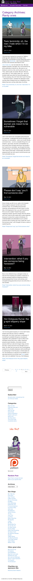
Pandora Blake (11, 529)
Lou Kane (10, 516)
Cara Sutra (10, 495)
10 (15, 369)
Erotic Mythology (12, 503)
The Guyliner (11, 560)
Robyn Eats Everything (13, 530)
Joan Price (10, 515)
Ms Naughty (11, 519)
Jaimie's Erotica (12, 512)
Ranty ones (7, 52)
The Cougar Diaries (12, 539)
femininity (12, 61)
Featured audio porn (13, 407)
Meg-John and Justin (13, 554)
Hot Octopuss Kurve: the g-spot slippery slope (16, 320)
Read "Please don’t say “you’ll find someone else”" (16, 226)
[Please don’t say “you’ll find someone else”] (16, 177)
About (12, 8)
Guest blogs (5, 8)
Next (26, 371)
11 (17, 369)
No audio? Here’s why (15, 5)
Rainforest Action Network (14, 570)
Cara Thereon (11, 497)
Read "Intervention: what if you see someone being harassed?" (16, 286)
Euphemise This (12, 504)
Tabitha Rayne (11, 536)
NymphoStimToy (12, 524)
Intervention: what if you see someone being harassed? (16, 261)
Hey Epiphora (11, 510)
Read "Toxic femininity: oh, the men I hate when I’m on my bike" (16, 85)
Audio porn (5, 5)
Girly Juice (10, 509)
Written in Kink (11, 542)
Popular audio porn (12, 415)
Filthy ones (10, 409)
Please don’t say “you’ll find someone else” (15, 191)
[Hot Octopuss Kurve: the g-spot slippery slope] (16, 305)
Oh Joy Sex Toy (12, 525)
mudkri (9, 521)
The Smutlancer (12, 561)
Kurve (23, 354)
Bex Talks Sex (11, 494)
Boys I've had (11, 405)
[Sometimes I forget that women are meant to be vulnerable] (16, 106)
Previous (7, 370)
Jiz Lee (9, 513)
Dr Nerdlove (11, 551)
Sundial (10, 535)
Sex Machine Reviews (13, 533)
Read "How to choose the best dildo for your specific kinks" (15, 478)
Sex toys (25, 5)
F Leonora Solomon (13, 506)
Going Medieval (12, 552)
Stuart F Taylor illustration (14, 558)
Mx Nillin (10, 522)
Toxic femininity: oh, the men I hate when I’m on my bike (16, 43)
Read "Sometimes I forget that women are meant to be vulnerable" (16, 157)
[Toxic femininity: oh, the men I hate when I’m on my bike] (16, 28)
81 (16, 371)
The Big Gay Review (13, 538)
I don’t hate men (6, 65)
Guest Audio (11, 412)
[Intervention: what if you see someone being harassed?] (16, 245)
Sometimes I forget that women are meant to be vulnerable (16, 124)
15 (25, 369)
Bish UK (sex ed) (12, 549)
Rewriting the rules (12, 555)
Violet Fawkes (11, 541)
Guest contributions (12, 413)
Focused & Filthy (12, 507)
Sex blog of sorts (12, 532)
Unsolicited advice (12, 421)
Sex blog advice (12, 418)
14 (23, 369)
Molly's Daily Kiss (12, 518)
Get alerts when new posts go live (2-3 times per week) (16, 397)
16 (27, 369)
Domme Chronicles (12, 500)
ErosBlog (10, 501)
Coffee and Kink (12, 498)
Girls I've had (11, 410)
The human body (12, 419)
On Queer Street (12, 527)
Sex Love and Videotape (14, 557)
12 (19, 369)
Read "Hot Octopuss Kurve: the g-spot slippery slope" (15, 359)
